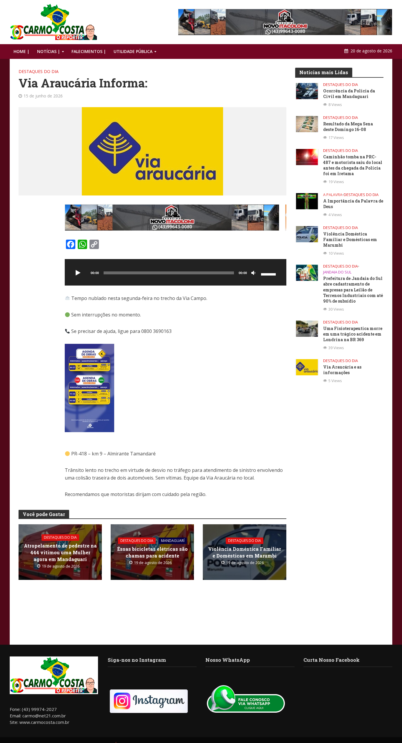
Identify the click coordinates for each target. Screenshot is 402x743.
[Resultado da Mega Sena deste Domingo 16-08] (307, 124)
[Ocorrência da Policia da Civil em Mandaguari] (307, 91)
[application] (175, 272)
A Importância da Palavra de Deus (353, 203)
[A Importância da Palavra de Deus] (307, 201)
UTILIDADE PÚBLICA (133, 51)
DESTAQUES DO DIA (39, 71)
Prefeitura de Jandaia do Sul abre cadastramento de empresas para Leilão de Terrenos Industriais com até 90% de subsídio (353, 289)
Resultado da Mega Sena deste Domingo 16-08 (348, 126)
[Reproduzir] (78, 273)
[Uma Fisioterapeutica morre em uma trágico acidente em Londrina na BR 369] (307, 328)
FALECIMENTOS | (89, 51)
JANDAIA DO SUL (337, 272)
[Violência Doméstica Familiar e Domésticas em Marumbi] (307, 234)
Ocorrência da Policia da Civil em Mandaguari (349, 93)
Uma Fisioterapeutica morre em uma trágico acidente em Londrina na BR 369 (352, 334)
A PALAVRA (332, 194)
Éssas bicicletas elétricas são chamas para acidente (152, 552)
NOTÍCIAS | (48, 51)
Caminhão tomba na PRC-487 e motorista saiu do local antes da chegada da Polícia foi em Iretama (352, 165)
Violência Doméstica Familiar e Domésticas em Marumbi (244, 552)
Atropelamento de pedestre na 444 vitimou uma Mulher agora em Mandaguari (60, 552)
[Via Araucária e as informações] (307, 366)
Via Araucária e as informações (342, 369)
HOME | (21, 51)
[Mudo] (253, 273)
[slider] (269, 273)
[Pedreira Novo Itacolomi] (285, 22)
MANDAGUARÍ (173, 540)
